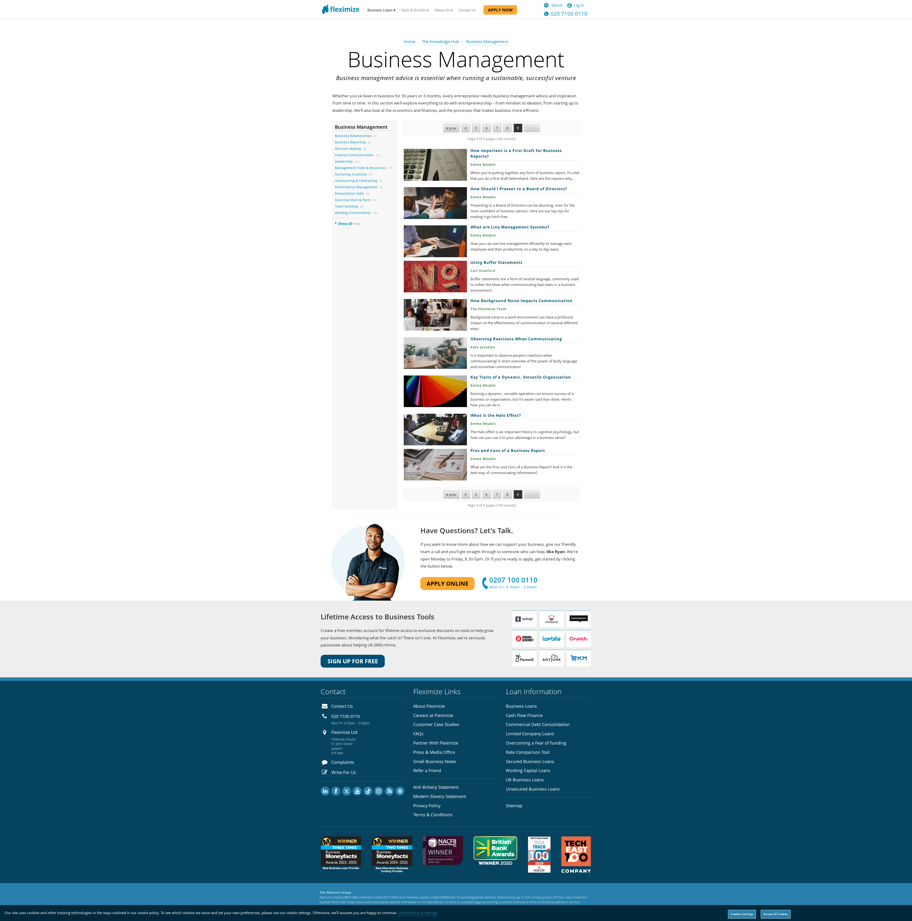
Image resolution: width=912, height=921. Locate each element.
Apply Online (447, 583)
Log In (579, 5)
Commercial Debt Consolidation (538, 724)
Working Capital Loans (528, 770)
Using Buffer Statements (435, 276)
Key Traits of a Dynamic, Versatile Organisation (435, 391)
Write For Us (343, 772)
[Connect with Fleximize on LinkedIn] (325, 791)
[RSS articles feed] (389, 791)
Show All (345, 223)
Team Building (346, 206)
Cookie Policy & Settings (417, 912)
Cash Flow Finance (524, 715)
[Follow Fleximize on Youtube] (357, 791)
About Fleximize (429, 706)
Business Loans (521, 706)
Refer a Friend (427, 770)
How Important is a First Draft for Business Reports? (435, 164)
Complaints (342, 762)
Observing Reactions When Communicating (435, 353)
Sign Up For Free (353, 661)
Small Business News (434, 761)
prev (452, 128)
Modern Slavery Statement (439, 796)
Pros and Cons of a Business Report (435, 464)
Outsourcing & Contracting (356, 180)
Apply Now (500, 10)
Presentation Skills (349, 193)
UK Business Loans (525, 780)
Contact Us (467, 10)
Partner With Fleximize (435, 743)
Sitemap (514, 805)
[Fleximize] (341, 9)
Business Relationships (353, 135)
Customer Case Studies (436, 724)
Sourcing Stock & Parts (352, 200)
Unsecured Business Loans (533, 789)
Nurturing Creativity (351, 174)
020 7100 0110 (345, 716)
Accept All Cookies (775, 914)
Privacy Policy (427, 805)
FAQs (418, 733)
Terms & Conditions (432, 814)
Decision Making (348, 148)
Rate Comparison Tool (528, 752)
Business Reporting (350, 142)
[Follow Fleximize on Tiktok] (367, 791)
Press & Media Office (434, 752)
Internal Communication (354, 155)
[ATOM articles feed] (399, 791)
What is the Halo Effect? (435, 429)
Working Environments (353, 212)
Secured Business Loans (530, 761)
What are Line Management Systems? (435, 241)
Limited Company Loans (530, 733)
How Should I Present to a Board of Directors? (435, 203)
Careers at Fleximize (433, 715)
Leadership (344, 161)
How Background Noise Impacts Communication (435, 315)
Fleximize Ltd (344, 732)
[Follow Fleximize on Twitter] (346, 791)
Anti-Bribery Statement (436, 787)
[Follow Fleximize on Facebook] (335, 791)
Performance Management (356, 187)
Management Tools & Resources (360, 168)
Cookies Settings (742, 914)
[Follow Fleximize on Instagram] (378, 791)
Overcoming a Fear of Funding (536, 743)
